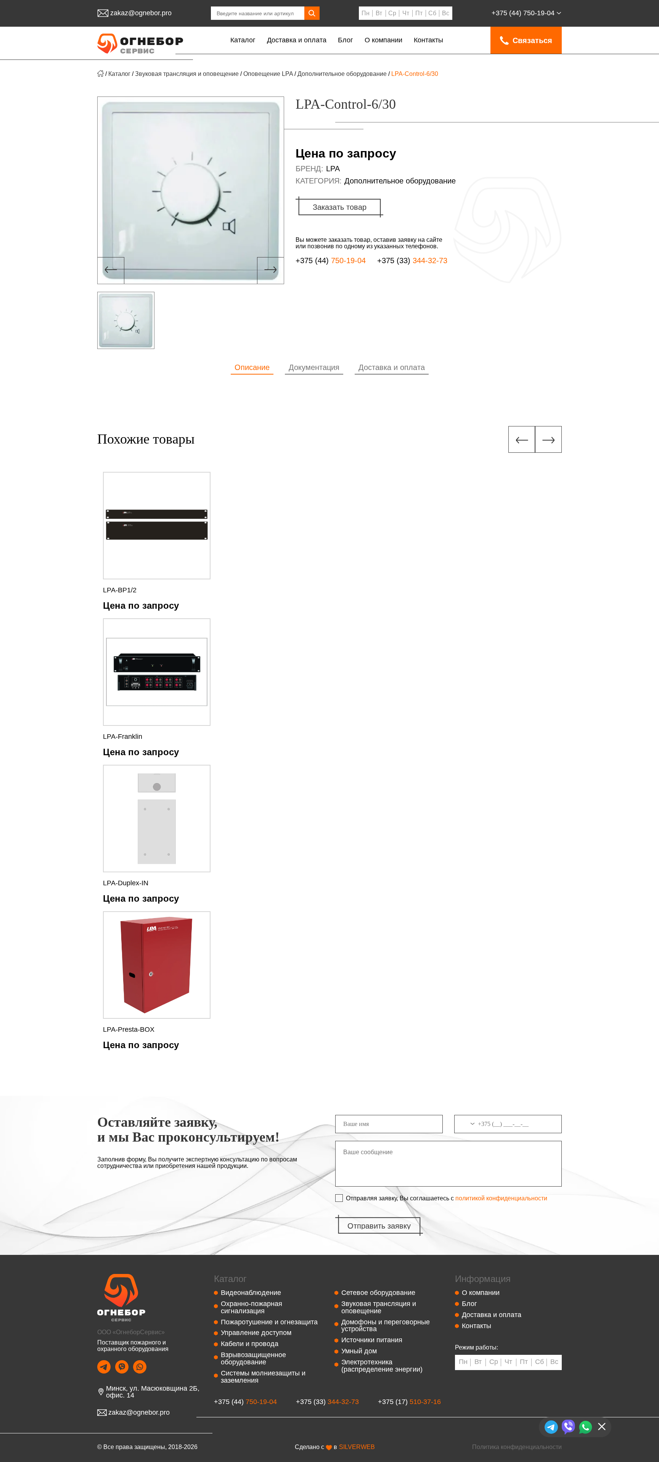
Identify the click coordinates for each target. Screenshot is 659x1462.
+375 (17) (409, 1402)
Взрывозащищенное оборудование (253, 1358)
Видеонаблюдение (251, 1292)
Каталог (243, 40)
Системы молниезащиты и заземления (263, 1376)
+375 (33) (412, 260)
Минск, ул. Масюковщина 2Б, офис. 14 (152, 1392)
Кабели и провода (249, 1344)
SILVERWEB (357, 1447)
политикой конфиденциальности (501, 1198)
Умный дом (359, 1351)
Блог (345, 40)
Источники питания (371, 1340)
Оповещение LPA (268, 74)
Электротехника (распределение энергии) (382, 1365)
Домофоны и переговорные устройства (385, 1325)
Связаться (532, 40)
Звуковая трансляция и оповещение (187, 74)
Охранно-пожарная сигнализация (251, 1307)
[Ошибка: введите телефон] (508, 1127)
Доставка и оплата (296, 40)
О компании (383, 40)
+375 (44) (523, 13)
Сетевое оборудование (378, 1292)
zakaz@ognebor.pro (141, 13)
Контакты (428, 40)
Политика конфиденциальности (517, 1447)
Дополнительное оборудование (342, 74)
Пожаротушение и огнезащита (269, 1322)
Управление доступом (256, 1333)
